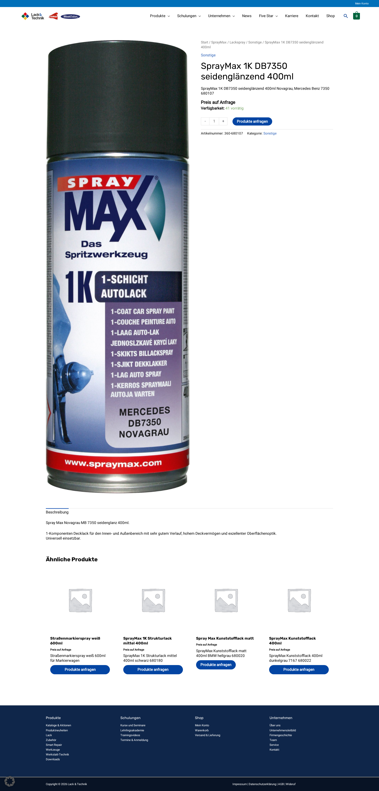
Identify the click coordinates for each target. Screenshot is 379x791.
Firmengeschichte (281, 735)
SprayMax (219, 42)
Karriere (291, 16)
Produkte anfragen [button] (80, 669)
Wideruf (291, 784)
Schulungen (186, 16)
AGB (281, 784)
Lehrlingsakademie (132, 730)
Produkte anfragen (252, 121)
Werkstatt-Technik (57, 754)
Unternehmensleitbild (283, 730)
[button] (346, 16)
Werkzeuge (53, 750)
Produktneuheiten (57, 730)
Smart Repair (54, 745)
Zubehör (51, 740)
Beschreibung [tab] (57, 512)
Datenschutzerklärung (262, 784)
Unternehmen (219, 16)
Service (274, 745)
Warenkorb (202, 730)
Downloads (53, 759)
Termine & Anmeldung (134, 740)
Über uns (275, 725)
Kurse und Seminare (132, 725)
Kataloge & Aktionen (58, 725)
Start (204, 42)
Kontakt (312, 16)
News (247, 16)
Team (273, 740)
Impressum (239, 784)
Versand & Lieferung (207, 735)
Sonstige (255, 42)
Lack (49, 735)
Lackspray (237, 42)
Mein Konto (362, 3)
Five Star (266, 16)
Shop (330, 16)
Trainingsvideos (130, 735)
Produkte (157, 16)
